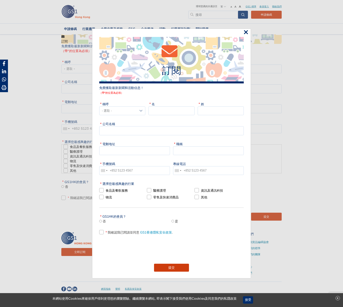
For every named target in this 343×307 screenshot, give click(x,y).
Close (245, 33)
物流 (109, 197)
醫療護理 (159, 190)
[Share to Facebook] (4, 64)
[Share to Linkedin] (4, 71)
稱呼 (105, 104)
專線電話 (179, 163)
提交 (171, 267)
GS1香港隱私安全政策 (155, 232)
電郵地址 (108, 144)
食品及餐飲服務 (117, 190)
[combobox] (104, 170)
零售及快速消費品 (166, 197)
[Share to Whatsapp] (4, 79)
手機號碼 (108, 163)
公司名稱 (108, 124)
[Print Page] (4, 87)
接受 (248, 300)
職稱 (179, 144)
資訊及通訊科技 (212, 190)
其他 (204, 197)
